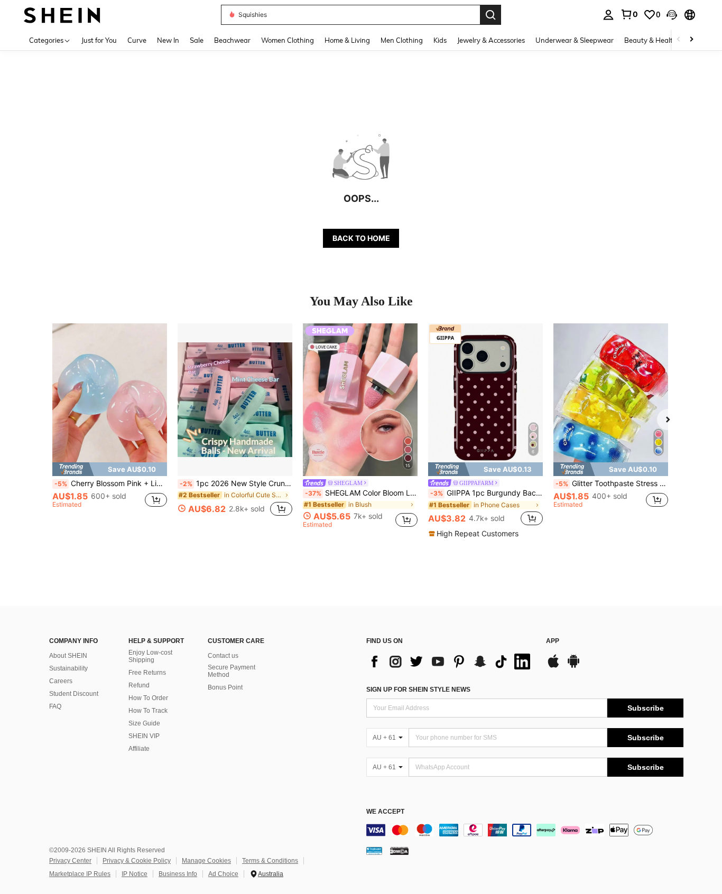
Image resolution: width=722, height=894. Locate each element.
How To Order (148, 698)
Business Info (178, 874)
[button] (671, 14)
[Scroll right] (691, 40)
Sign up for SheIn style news (418, 689)
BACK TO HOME (361, 238)
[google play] (573, 666)
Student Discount (73, 693)
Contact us (223, 655)
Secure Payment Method (231, 671)
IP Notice (134, 874)
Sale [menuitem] (196, 40)
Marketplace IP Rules (79, 874)
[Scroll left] (678, 40)
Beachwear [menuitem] (232, 40)
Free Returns (147, 672)
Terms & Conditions (270, 860)
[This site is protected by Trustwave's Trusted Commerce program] (374, 850)
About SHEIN (68, 655)
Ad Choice (223, 874)
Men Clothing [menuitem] (402, 40)
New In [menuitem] (168, 40)
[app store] (553, 666)
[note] (109, 469)
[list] (450, 661)
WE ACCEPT (385, 811)
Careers (60, 681)
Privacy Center (70, 860)
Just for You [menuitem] (99, 40)
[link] (629, 14)
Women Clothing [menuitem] (287, 40)
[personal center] (608, 14)
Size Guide (144, 723)
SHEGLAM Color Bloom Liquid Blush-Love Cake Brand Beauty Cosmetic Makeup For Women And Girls (361, 493)
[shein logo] (62, 14)
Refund (139, 685)
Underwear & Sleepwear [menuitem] (574, 40)
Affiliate (139, 748)
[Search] (490, 15)
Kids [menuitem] (440, 40)
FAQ (55, 706)
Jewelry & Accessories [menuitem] (491, 40)
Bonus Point (225, 687)
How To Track (148, 710)
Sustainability (68, 668)
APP (552, 641)
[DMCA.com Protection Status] (399, 850)
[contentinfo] (524, 830)
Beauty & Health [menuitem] (650, 40)
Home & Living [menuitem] (347, 40)
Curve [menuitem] (136, 40)
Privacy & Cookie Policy (137, 860)
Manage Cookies (206, 860)
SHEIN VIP (144, 736)
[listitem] (109, 425)
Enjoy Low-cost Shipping (150, 656)
